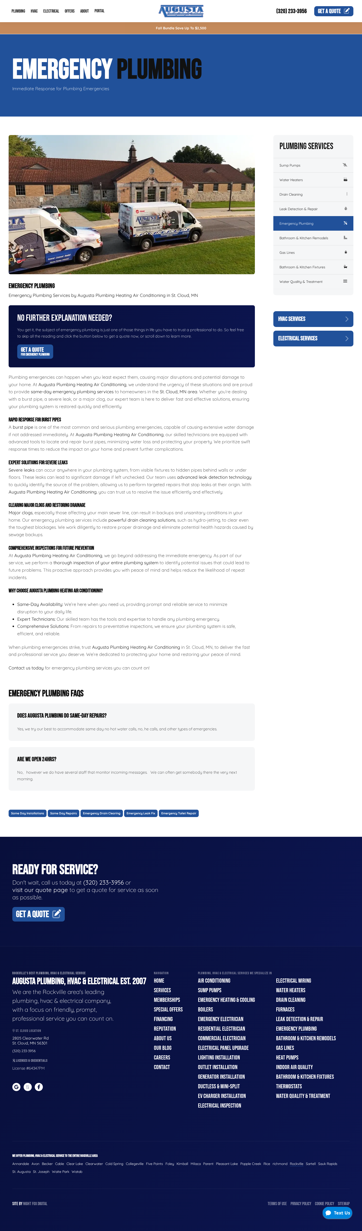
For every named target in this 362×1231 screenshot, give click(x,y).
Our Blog (162, 1048)
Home (159, 980)
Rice (266, 1164)
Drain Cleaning (291, 194)
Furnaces (285, 1009)
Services (162, 990)
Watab (77, 1171)
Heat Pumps (287, 1057)
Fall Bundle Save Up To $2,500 (181, 28)
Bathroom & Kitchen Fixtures (302, 267)
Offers (70, 11)
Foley (169, 1164)
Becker (47, 1164)
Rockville (296, 1164)
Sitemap (344, 1203)
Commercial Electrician (222, 1038)
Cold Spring (114, 1164)
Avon (35, 1164)
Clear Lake (74, 1164)
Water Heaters (291, 180)
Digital (42, 1203)
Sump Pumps (290, 165)
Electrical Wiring (293, 980)
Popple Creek (250, 1164)
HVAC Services (291, 319)
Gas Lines (287, 252)
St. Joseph (41, 1171)
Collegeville (135, 1164)
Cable (59, 1164)
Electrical (51, 11)
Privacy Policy (301, 1203)
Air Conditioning (214, 980)
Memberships (167, 1000)
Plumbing (18, 11)
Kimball (182, 1164)
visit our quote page (40, 889)
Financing (163, 1019)
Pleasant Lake (227, 1164)
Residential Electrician (221, 1028)
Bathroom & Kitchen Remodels (304, 238)
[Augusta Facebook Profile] (39, 1087)
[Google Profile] (16, 1087)
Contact (162, 1067)
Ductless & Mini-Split (219, 1086)
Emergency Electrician (220, 1019)
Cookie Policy (324, 1203)
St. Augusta (21, 1171)
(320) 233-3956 (291, 11)
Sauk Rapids (327, 1164)
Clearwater (94, 1164)
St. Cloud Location (28, 1031)
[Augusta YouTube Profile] (28, 1087)
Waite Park (60, 1171)
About (84, 11)
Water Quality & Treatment (301, 281)
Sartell (311, 1164)
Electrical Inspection (219, 1105)
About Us (163, 1038)
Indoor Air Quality (294, 1067)
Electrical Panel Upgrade (223, 1048)
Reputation (165, 1028)
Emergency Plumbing (296, 223)
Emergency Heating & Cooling (226, 1000)
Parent (208, 1164)
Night (27, 1203)
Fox (34, 1203)
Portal (99, 11)
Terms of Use (277, 1203)
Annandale (20, 1164)
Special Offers (168, 1009)
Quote (329, 11)
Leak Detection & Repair (299, 209)
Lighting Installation (219, 1057)
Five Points (154, 1164)
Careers (162, 1057)
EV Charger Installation (222, 1096)
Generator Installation (221, 1076)
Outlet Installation (217, 1067)
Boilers (205, 1009)
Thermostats (289, 1086)
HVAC (34, 11)
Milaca (196, 1164)
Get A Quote (35, 351)
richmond (280, 1164)
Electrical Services (297, 338)
